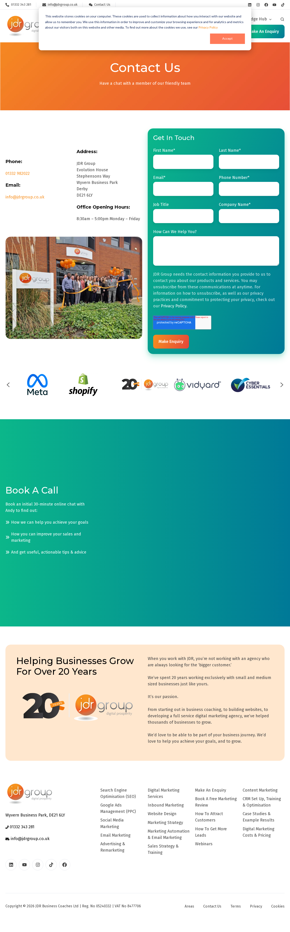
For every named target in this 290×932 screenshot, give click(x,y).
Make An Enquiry (210, 790)
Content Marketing (260, 790)
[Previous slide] (8, 385)
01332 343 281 (21, 826)
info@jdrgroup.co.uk (24, 197)
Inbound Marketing (166, 805)
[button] (282, 19)
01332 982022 (17, 173)
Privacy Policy (208, 27)
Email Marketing (115, 835)
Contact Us (212, 906)
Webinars (204, 843)
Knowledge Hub (252, 19)
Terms (235, 906)
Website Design (162, 813)
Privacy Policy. (174, 305)
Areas (189, 906)
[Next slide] (282, 385)
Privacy (256, 906)
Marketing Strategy (165, 822)
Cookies (278, 906)
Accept (227, 38)
